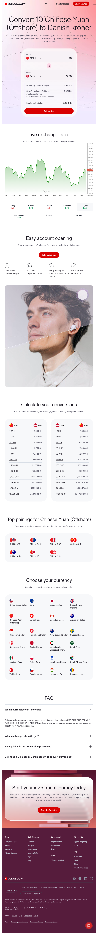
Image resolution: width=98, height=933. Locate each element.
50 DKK (59, 454)
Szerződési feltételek (28, 887)
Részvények (56, 845)
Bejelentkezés (62, 4)
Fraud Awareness (81, 868)
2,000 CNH (14, 482)
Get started (49, 111)
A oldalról (78, 856)
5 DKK (58, 437)
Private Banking (11, 853)
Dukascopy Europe (36, 922)
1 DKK (58, 431)
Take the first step (49, 810)
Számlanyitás (81, 4)
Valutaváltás (33, 853)
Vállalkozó (9, 849)
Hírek (76, 860)
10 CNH (12, 442)
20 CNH (13, 448)
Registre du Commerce (53, 902)
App (29, 861)
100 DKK (59, 459)
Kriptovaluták (56, 842)
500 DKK (60, 471)
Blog (76, 864)
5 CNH (12, 437)
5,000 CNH (14, 488)
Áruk (53, 849)
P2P (29, 857)
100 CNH (13, 459)
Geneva (14, 916)
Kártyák (31, 845)
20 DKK (59, 448)
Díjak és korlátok (57, 860)
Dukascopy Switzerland (19, 922)
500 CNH (13, 471)
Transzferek (32, 849)
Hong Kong (28, 916)
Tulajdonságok (10, 842)
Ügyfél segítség (80, 842)
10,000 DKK (61, 494)
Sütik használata (65, 887)
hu (45, 4)
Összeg (28, 54)
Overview (31, 842)
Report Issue (79, 887)
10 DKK (59, 442)
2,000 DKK (60, 482)
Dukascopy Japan (51, 922)
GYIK (76, 845)
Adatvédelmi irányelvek (48, 887)
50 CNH (12, 454)
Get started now (49, 255)
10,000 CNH (14, 494)
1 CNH (12, 431)
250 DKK (60, 465)
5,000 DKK (60, 488)
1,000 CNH (14, 476)
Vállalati (8, 845)
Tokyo (36, 916)
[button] (49, 709)
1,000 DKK (60, 476)
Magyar (9, 891)
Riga (20, 916)
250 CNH (13, 465)
